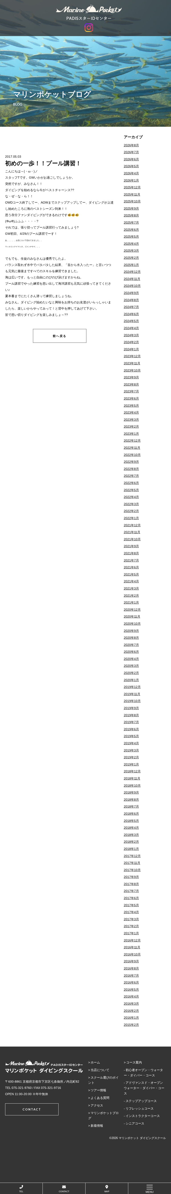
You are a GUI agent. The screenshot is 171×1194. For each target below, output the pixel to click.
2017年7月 (131, 891)
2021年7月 (131, 560)
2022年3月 (131, 504)
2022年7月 (131, 476)
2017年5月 (131, 905)
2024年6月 (131, 314)
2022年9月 (131, 461)
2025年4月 (131, 243)
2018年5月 (131, 821)
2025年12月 (132, 187)
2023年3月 (131, 419)
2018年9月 (131, 792)
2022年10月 (132, 455)
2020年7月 (131, 645)
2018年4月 (131, 827)
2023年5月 (131, 405)
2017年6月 (131, 898)
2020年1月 (131, 680)
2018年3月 (131, 835)
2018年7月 (131, 806)
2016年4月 (131, 996)
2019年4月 (131, 743)
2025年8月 (131, 215)
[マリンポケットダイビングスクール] (89, 12)
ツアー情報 (98, 1090)
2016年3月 (131, 1003)
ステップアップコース (141, 1101)
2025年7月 (131, 222)
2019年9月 (131, 708)
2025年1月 (131, 265)
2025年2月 (131, 257)
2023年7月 (131, 391)
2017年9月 (131, 877)
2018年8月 (131, 799)
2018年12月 (132, 771)
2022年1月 (131, 518)
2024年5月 (131, 321)
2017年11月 (132, 863)
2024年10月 (132, 286)
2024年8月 (131, 300)
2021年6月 (131, 567)
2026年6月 (131, 159)
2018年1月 (131, 849)
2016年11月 (132, 947)
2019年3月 (131, 750)
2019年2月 (131, 757)
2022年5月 (131, 490)
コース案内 (134, 1062)
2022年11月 (132, 447)
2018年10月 (132, 785)
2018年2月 (131, 841)
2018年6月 (131, 813)
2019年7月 (131, 722)
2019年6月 (131, 729)
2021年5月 (131, 574)
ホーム (95, 1062)
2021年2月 (131, 595)
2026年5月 (131, 166)
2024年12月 (132, 271)
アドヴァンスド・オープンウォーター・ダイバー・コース (144, 1088)
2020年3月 (131, 665)
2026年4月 (131, 173)
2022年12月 (132, 440)
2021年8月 (131, 553)
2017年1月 (131, 933)
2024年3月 (131, 335)
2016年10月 (132, 954)
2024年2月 (131, 342)
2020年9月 (131, 631)
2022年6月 (131, 483)
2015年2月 (131, 1025)
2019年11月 (132, 694)
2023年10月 (132, 370)
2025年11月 (132, 194)
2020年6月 (131, 651)
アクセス (97, 1105)
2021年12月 (132, 525)
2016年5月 (131, 989)
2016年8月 (131, 968)
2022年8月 (131, 469)
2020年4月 (131, 659)
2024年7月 (131, 307)
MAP (106, 1191)
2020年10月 (132, 623)
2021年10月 (132, 539)
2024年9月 (131, 293)
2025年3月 (131, 250)
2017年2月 (131, 926)
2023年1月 (131, 433)
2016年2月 (131, 1010)
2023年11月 (132, 363)
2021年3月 (131, 588)
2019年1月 (131, 764)
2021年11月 (132, 532)
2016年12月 (132, 940)
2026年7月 (131, 152)
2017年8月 (131, 884)
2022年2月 (131, 511)
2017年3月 (131, 919)
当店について (100, 1070)
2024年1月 (131, 349)
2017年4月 (131, 912)
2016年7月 (131, 975)
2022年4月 (131, 497)
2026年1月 (131, 180)
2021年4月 (131, 581)
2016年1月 (131, 1017)
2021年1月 (131, 602)
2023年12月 (132, 356)
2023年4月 (131, 412)
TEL (21, 1191)
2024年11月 (132, 279)
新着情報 (97, 1125)
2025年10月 (132, 201)
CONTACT (64, 1191)
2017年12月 (132, 856)
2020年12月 (132, 609)
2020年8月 (131, 637)
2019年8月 (131, 715)
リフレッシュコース (140, 1108)
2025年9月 (131, 208)
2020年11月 (132, 616)
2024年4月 (131, 328)
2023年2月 (131, 426)
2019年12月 (132, 687)
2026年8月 (131, 145)
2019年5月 (131, 736)
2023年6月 (131, 398)
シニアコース (135, 1123)
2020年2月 (131, 673)
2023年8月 (131, 384)
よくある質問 (100, 1098)
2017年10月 (132, 870)
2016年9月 (131, 961)
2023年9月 (131, 377)
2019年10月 (132, 701)
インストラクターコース (143, 1116)
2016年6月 (131, 982)
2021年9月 (131, 546)
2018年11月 (132, 778)
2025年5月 (131, 236)
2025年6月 (131, 229)
